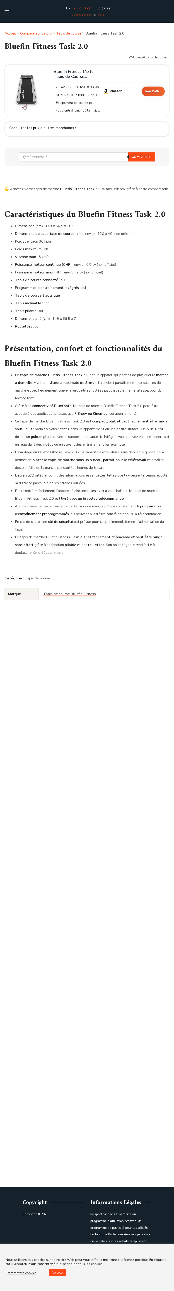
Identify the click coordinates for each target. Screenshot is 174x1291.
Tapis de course (68, 33)
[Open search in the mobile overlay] (87, 156)
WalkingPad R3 (65, 901)
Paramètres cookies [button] (21, 1273)
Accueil (10, 33)
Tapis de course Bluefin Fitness (69, 593)
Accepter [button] (57, 1273)
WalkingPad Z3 (65, 1035)
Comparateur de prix (36, 33)
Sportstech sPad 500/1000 (66, 767)
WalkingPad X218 (65, 1169)
